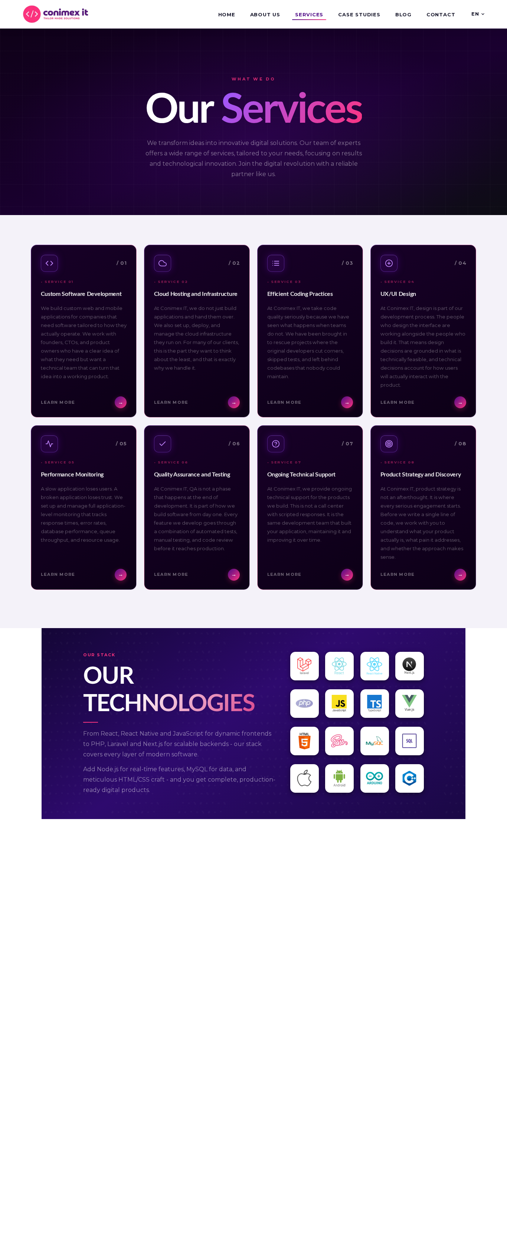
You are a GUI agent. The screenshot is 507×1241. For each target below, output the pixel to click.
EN (475, 14)
